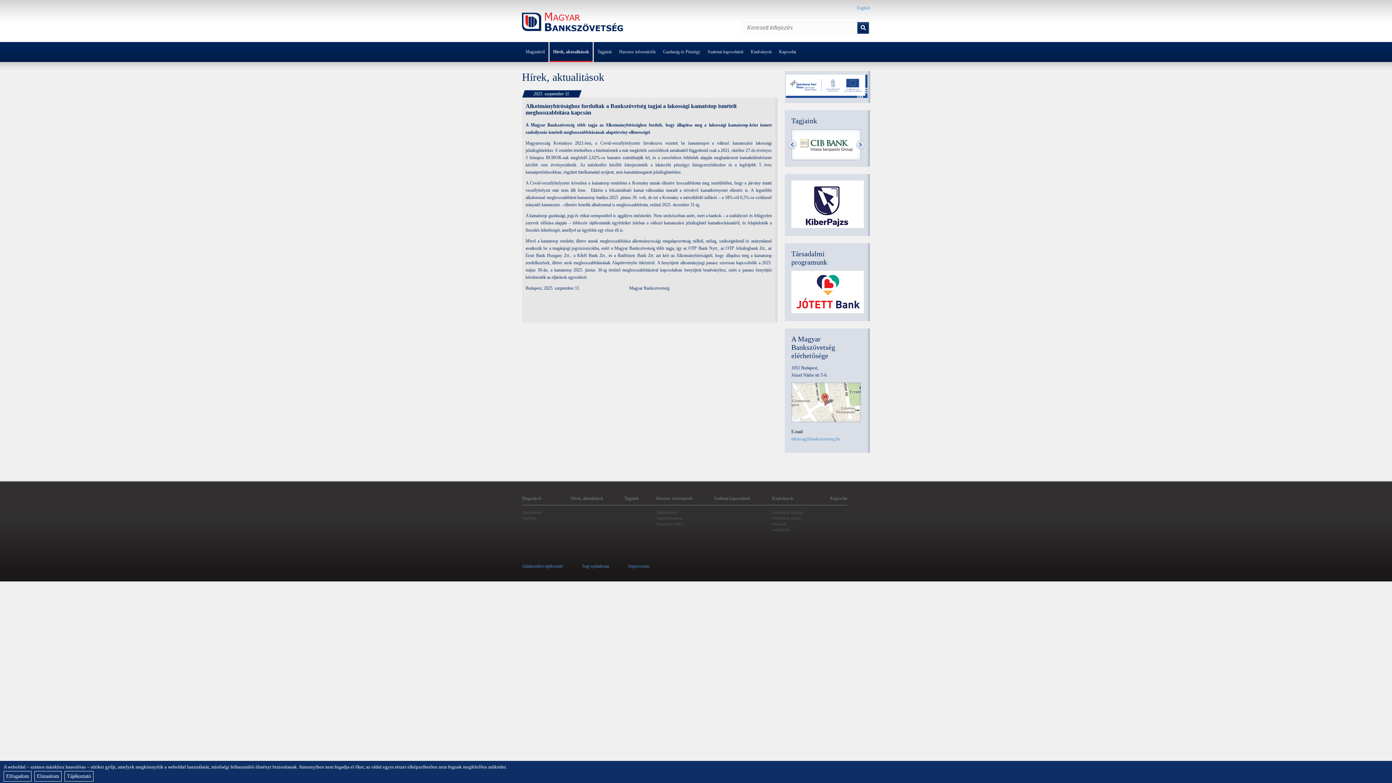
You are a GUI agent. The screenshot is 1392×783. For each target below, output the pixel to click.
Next (860, 144)
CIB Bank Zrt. (827, 145)
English (863, 8)
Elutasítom (48, 776)
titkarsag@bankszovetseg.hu (815, 439)
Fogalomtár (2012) (669, 524)
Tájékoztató (79, 776)
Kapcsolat (787, 51)
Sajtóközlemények (669, 518)
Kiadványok (761, 51)
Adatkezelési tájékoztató (542, 566)
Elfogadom (17, 776)
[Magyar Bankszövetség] (573, 23)
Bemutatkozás (532, 512)
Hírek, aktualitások (571, 51)
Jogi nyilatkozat (595, 566)
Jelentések (779, 524)
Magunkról (535, 51)
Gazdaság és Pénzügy (681, 51)
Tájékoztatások (667, 512)
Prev (792, 144)
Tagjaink (604, 51)
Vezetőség (529, 518)
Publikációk (781, 530)
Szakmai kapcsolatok (725, 51)
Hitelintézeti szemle (786, 518)
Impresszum (638, 566)
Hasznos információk (637, 51)
